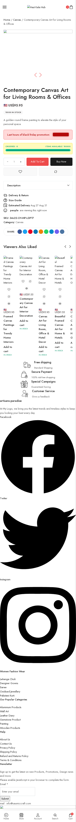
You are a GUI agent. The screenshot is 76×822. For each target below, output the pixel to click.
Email (4, 784)
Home (7, 20)
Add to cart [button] (8, 349)
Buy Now (61, 161)
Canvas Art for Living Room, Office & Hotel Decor (44, 329)
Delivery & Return (19, 195)
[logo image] (36, 7)
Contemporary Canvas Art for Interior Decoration (26, 307)
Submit (5, 798)
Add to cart (37, 161)
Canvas (17, 20)
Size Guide (15, 200)
